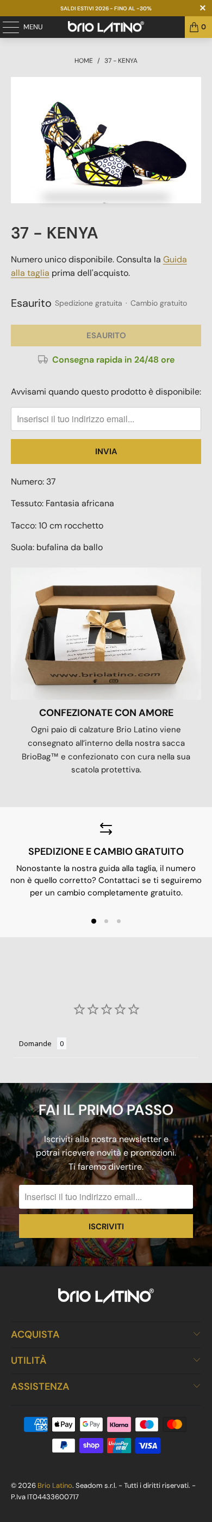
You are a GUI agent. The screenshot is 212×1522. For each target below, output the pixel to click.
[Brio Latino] (106, 27)
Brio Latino (55, 1485)
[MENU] (5, 27)
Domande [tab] (35, 1043)
